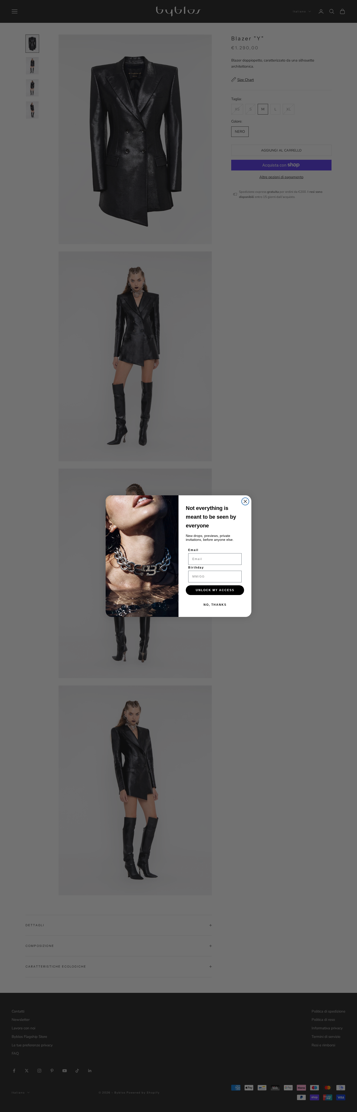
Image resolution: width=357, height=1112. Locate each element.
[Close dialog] (245, 501)
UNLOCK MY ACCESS (215, 590)
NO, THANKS (215, 604)
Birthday (196, 567)
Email (193, 550)
